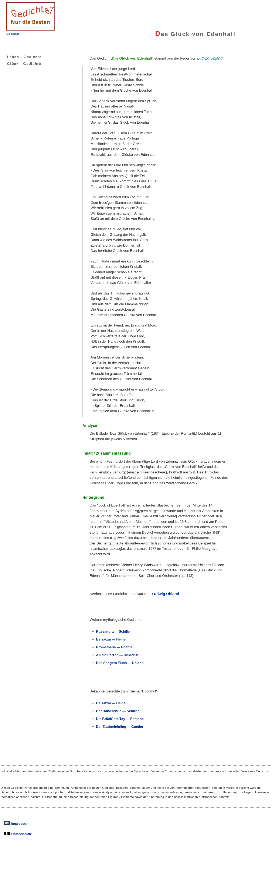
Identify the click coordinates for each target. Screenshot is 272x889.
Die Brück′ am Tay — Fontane (120, 719)
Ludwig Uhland (165, 594)
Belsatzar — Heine (111, 639)
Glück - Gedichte (24, 63)
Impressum (19, 823)
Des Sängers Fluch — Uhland (120, 663)
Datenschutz (21, 834)
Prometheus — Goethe (114, 647)
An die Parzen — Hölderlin (117, 655)
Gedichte (13, 33)
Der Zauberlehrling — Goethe (119, 727)
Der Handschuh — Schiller (117, 711)
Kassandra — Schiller (113, 631)
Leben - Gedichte (24, 57)
